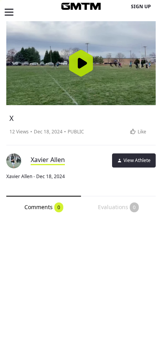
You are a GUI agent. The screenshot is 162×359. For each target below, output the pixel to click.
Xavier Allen (48, 159)
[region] (81, 63)
